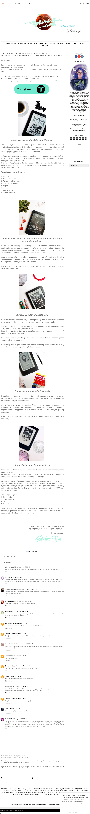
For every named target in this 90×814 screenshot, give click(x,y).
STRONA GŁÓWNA (11, 43)
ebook (37, 55)
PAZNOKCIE (60, 43)
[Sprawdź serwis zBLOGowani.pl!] (32, 551)
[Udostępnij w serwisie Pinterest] (14, 557)
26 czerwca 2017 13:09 (18, 633)
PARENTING (45, 45)
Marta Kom (8, 623)
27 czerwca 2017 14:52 (20, 686)
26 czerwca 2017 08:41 (21, 611)
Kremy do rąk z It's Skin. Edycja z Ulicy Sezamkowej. (79, 120)
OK (80, 812)
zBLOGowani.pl (10, 567)
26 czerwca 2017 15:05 (18, 655)
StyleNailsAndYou (10, 601)
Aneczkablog (9, 611)
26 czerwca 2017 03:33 (32, 589)
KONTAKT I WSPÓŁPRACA (25, 43)
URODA (76, 43)
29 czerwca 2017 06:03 (18, 698)
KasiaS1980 (9, 719)
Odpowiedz (8, 572)
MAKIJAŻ (52, 43)
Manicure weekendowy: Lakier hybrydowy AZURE (79, 124)
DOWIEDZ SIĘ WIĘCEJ (72, 812)
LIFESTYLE (68, 43)
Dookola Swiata (10, 666)
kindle (42, 55)
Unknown (8, 633)
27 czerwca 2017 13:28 (13, 676)
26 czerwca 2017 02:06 (20, 577)
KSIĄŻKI (82, 43)
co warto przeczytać (23, 55)
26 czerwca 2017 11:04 (20, 623)
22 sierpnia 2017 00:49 (20, 719)
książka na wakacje (57, 55)
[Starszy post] (63, 778)
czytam (32, 55)
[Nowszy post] (1, 778)
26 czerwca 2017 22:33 (22, 666)
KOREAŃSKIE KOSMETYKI (41, 43)
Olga (6, 708)
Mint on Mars (14, 810)
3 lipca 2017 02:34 (14, 708)
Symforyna (8, 577)
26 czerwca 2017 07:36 (24, 601)
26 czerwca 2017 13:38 (26, 644)
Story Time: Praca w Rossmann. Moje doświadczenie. (79, 129)
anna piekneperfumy (11, 644)
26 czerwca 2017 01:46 (22, 567)
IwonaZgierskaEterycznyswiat (14, 589)
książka (47, 55)
